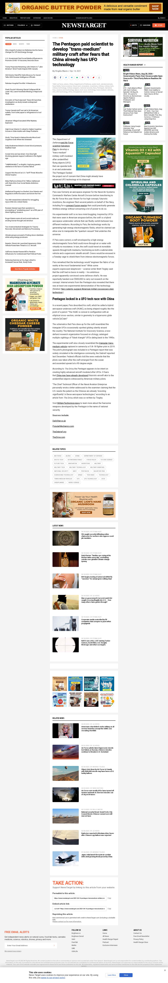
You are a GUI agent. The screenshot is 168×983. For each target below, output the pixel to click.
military (101, 86)
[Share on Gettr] (94, 77)
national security (86, 88)
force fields (56, 86)
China (61, 38)
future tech (77, 86)
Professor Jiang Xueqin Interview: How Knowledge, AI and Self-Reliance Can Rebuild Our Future (132, 130)
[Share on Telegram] (72, 77)
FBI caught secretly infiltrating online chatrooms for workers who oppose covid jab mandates (97, 536)
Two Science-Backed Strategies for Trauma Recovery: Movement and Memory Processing (22, 228)
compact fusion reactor (76, 205)
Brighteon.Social (78, 936)
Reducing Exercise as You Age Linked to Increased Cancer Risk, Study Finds (20, 261)
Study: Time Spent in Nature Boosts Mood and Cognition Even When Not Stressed (22, 138)
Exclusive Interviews (110, 945)
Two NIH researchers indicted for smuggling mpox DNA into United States (22, 201)
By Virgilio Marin (60, 71)
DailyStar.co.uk (59, 421)
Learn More (112, 975)
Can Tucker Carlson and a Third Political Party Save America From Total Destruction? (132, 112)
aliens (66, 84)
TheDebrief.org (59, 432)
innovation (85, 86)
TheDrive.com (58, 437)
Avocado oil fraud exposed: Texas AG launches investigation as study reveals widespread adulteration (23, 102)
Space (77, 90)
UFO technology (62, 92)
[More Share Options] (99, 77)
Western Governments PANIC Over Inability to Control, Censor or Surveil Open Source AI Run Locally (153, 92)
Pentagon (100, 88)
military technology (59, 88)
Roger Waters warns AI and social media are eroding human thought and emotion (22, 220)
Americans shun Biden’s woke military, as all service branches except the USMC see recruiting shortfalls (97, 729)
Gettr (73, 939)
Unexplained (77, 92)
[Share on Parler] (83, 77)
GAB (73, 948)
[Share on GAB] (77, 77)
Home (5, 18)
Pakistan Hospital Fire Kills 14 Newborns (20, 83)
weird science (88, 92)
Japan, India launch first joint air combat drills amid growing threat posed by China (96, 856)
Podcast (106, 942)
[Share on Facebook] (61, 77)
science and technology (65, 90)
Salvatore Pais (99, 471)
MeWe (74, 945)
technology (92, 90)
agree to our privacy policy (53, 977)
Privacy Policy (138, 939)
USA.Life (75, 951)
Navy (94, 88)
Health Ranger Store (140, 942)
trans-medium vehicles (104, 90)
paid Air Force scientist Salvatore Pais (62, 146)
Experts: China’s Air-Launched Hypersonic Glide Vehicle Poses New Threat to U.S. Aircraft (23, 245)
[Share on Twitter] (66, 77)
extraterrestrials (107, 84)
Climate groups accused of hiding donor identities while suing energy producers (24, 236)
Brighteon (13, 18)
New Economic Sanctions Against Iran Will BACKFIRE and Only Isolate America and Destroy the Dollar (153, 130)
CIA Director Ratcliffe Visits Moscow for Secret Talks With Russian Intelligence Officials (23, 76)
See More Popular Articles (25, 269)
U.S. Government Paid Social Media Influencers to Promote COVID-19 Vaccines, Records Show (24, 60)
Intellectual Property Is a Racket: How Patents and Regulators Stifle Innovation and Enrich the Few (23, 193)
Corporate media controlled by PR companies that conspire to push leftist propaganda (96, 621)
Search (162, 18)
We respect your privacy (13, 951)
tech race (83, 90)
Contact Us (137, 933)
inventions (94, 86)
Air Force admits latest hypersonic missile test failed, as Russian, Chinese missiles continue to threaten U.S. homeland (97, 750)
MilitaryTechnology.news (68, 403)
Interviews (37, 18)
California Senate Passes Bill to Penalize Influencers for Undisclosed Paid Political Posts (23, 253)
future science (66, 86)
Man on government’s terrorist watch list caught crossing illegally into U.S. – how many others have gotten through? (96, 600)
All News (106, 936)
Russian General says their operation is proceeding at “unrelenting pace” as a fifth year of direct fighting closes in (24, 210)
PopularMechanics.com (63, 426)
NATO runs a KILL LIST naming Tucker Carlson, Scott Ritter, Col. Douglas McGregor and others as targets (95, 643)
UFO (53, 92)
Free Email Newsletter (141, 936)
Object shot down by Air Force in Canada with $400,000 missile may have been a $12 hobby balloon (97, 771)
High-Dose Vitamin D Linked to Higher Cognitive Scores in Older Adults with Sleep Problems (23, 130)
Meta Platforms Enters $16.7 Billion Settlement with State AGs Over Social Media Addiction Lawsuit (22, 183)
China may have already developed (72, 375)
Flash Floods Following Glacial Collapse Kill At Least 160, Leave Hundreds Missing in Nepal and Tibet (23, 92)
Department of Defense (82, 84)
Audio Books (48, 18)
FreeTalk (75, 942)
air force (60, 84)
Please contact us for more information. (67, 921)
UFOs (70, 92)
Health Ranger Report (133, 65)
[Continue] (54, 945)
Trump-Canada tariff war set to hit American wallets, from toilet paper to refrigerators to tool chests (23, 112)
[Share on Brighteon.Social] (55, 77)
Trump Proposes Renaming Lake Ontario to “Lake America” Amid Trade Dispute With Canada (24, 68)
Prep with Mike (25, 18)
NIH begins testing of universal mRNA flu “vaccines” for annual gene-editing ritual (96, 578)
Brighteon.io (76, 933)
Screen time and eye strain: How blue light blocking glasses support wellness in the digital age (23, 156)
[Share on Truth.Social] (88, 77)
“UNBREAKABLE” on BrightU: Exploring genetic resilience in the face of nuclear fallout (23, 165)
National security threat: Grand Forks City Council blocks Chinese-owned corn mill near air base (96, 814)
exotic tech (96, 84)
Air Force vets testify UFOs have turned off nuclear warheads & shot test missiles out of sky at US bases (97, 793)
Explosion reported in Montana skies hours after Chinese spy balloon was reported (97, 834)
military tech (109, 86)
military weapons (73, 88)
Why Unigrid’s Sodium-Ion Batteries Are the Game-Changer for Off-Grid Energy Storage (24, 51)
